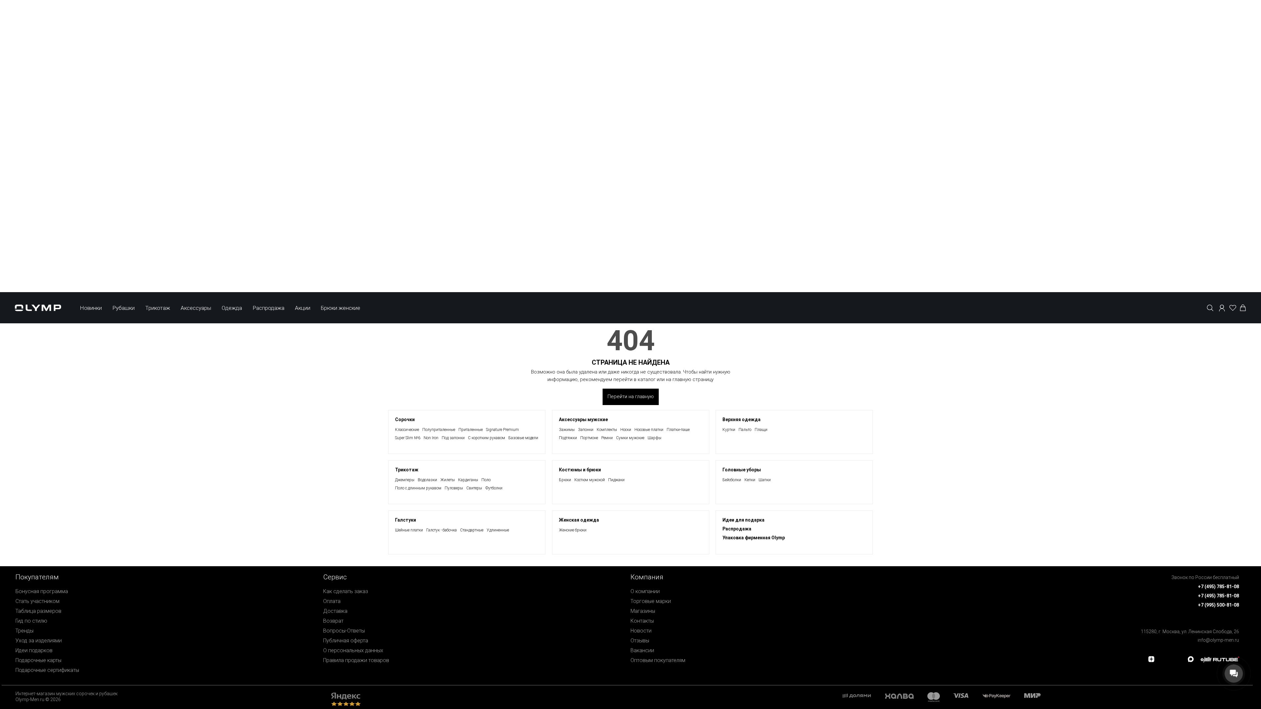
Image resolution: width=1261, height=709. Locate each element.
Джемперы (404, 480)
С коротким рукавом (486, 438)
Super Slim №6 (407, 438)
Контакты (642, 621)
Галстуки (405, 520)
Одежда (232, 308)
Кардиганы (468, 480)
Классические (407, 429)
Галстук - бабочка (441, 530)
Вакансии (642, 650)
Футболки (493, 488)
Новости (641, 631)
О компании (645, 591)
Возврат (333, 621)
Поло (486, 480)
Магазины (642, 611)
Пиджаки (616, 480)
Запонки (585, 429)
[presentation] (630, 500)
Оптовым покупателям (657, 660)
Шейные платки (409, 530)
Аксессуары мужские (583, 419)
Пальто (745, 429)
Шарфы (654, 438)
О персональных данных (353, 650)
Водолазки (427, 480)
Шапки (765, 480)
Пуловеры (454, 488)
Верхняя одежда (741, 419)
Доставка (335, 611)
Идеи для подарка (743, 520)
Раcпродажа (736, 528)
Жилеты (447, 480)
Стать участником (37, 601)
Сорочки (405, 419)
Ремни (607, 438)
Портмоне (589, 438)
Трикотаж (157, 308)
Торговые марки (650, 601)
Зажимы (567, 429)
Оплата (332, 601)
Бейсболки (731, 480)
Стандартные (471, 530)
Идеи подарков (34, 650)
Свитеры (474, 488)
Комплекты (607, 429)
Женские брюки (572, 530)
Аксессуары (196, 308)
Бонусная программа (41, 591)
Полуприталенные (438, 429)
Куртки (728, 429)
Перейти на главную (631, 396)
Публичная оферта (345, 640)
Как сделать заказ (345, 591)
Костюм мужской (589, 480)
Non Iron (431, 438)
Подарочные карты (38, 660)
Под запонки (453, 438)
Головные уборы (741, 469)
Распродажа (268, 308)
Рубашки (123, 308)
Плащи (761, 429)
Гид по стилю (31, 621)
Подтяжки (568, 438)
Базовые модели (523, 438)
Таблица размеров (38, 611)
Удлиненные (498, 530)
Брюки (565, 480)
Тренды (24, 631)
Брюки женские (340, 308)
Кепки (749, 480)
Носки (625, 429)
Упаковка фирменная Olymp (753, 537)
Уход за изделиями (38, 640)
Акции (302, 308)
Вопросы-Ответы (344, 631)
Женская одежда (579, 520)
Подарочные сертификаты (47, 670)
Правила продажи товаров (356, 660)
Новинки (91, 308)
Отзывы (639, 640)
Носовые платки (648, 429)
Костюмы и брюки (580, 469)
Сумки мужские (630, 438)
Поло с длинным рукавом (418, 488)
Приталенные (470, 429)
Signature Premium (502, 429)
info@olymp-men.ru (1218, 640)
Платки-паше (678, 429)
